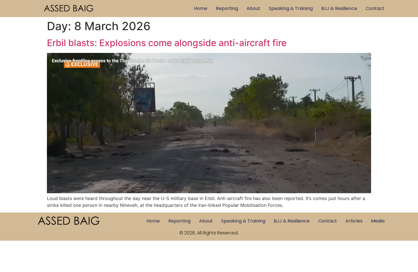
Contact (375, 8)
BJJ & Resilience (339, 8)
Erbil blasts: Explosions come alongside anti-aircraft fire (167, 42)
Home (200, 8)
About (253, 8)
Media (377, 221)
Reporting (227, 8)
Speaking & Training (291, 8)
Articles (354, 221)
